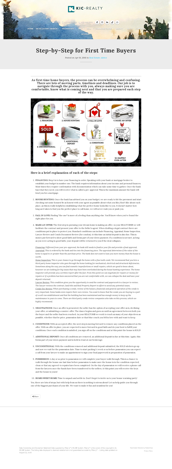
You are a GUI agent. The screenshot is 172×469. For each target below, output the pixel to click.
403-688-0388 (70, 22)
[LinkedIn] (107, 22)
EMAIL (57, 22)
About (119, 29)
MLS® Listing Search (47, 29)
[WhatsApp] (117, 22)
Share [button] (36, 396)
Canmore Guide (104, 29)
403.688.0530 (86, 22)
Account (86, 34)
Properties (68, 29)
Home (30, 29)
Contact (140, 29)
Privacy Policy (148, 451)
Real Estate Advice (98, 57)
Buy (80, 29)
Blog (130, 29)
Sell (89, 29)
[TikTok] (112, 22)
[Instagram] (102, 22)
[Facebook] (97, 22)
